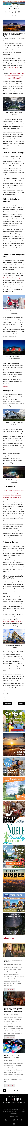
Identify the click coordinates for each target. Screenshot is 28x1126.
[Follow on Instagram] (12, 12)
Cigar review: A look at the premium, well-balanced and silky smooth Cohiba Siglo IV (14, 76)
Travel (4, 41)
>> (25, 1091)
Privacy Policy (14, 1116)
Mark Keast (9, 1060)
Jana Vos (8, 1014)
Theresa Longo (9, 964)
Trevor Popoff (8, 38)
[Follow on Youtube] (19, 12)
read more (10, 989)
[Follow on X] (5, 12)
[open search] (12, 15)
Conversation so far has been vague (13, 621)
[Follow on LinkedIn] (22, 12)
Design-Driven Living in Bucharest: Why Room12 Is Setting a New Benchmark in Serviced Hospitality (13, 1010)
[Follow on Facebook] (9, 12)
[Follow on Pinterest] (15, 12)
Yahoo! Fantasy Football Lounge (12, 278)
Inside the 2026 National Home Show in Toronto (13, 960)
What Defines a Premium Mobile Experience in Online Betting (12, 1056)
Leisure (23, 38)
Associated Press (13, 67)
